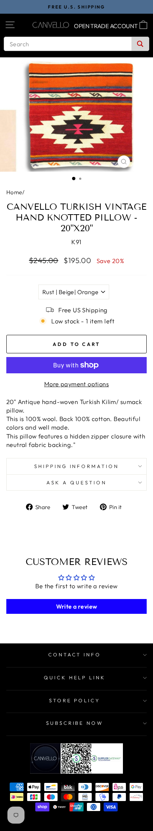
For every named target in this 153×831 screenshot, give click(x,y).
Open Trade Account (106, 26)
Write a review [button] (76, 606)
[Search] (140, 44)
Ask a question (76, 482)
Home (14, 192)
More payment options (76, 384)
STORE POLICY (75, 700)
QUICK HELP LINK (75, 677)
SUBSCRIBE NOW (75, 723)
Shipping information (76, 466)
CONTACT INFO (74, 654)
